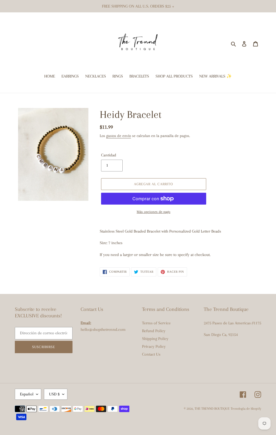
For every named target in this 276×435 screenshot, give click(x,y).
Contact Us (151, 354)
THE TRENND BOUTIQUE (212, 409)
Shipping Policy (155, 338)
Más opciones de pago (153, 212)
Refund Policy (153, 330)
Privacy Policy (154, 346)
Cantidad (108, 155)
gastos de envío (118, 136)
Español (26, 394)
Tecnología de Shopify (246, 409)
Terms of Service (156, 323)
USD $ (54, 394)
